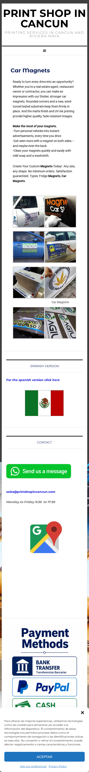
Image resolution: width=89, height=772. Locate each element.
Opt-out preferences (33, 766)
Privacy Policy (58, 766)
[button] (82, 712)
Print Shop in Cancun (44, 18)
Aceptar (44, 757)
